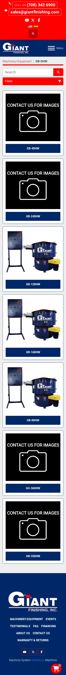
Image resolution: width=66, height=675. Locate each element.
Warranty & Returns (33, 640)
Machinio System (20, 660)
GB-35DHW (33, 556)
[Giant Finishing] (33, 601)
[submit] (58, 72)
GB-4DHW (33, 148)
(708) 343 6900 (41, 5)
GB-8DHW (33, 420)
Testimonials (20, 626)
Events (51, 619)
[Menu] (51, 48)
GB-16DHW (33, 352)
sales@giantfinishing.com (35, 12)
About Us (23, 633)
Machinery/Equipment (26, 619)
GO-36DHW (33, 488)
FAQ (35, 626)
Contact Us (41, 633)
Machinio (51, 660)
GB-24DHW (33, 216)
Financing (48, 626)
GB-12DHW (33, 284)
